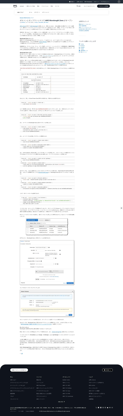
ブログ (12, 396)
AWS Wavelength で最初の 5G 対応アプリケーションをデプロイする (36, 324)
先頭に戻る (60, 401)
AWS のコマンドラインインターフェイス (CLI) (55, 63)
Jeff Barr (23, 22)
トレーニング (39, 382)
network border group (43, 172)
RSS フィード (83, 52)
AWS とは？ (13, 380)
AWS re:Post (92, 385)
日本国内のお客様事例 (84, 30)
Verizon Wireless (43, 41)
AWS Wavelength (34, 26)
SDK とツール (66, 382)
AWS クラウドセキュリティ (17, 391)
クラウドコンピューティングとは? (19, 382)
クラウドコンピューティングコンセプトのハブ (22, 388)
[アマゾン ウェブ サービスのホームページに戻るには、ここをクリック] (15, 6)
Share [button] (46, 22)
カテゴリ (36, 12)
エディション (45, 12)
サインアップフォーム (48, 55)
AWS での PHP (66, 393)
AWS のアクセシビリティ (95, 396)
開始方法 (38, 380)
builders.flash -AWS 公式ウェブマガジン (88, 29)
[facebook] (98, 408)
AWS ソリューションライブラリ (44, 388)
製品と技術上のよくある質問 (43, 393)
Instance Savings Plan (56, 331)
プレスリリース (14, 399)
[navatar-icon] (119, 2)
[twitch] (105, 408)
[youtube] (107, 408)
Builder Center (66, 380)
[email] (112, 408)
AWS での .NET (66, 385)
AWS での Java (66, 391)
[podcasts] (109, 408)
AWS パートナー (40, 399)
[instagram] (103, 408)
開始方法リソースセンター (85, 24)
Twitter (82, 44)
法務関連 (91, 399)
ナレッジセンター (93, 388)
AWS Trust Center (40, 385)
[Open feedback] (121, 208)
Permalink (41, 22)
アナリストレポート (41, 396)
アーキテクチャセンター (42, 391)
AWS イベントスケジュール (85, 27)
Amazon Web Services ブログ (27, 17)
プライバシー (13, 411)
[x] (96, 408)
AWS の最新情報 (82, 25)
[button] (120, 1)
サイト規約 (21, 411)
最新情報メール (84, 50)
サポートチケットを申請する (96, 382)
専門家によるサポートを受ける (97, 393)
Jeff (22, 353)
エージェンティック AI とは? (17, 385)
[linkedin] (100, 408)
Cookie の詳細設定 (30, 411)
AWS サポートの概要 (94, 391)
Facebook (82, 45)
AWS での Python (67, 388)
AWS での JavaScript (68, 396)
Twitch (82, 48)
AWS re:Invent (23, 26)
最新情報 (12, 393)
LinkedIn (82, 47)
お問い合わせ (92, 380)
